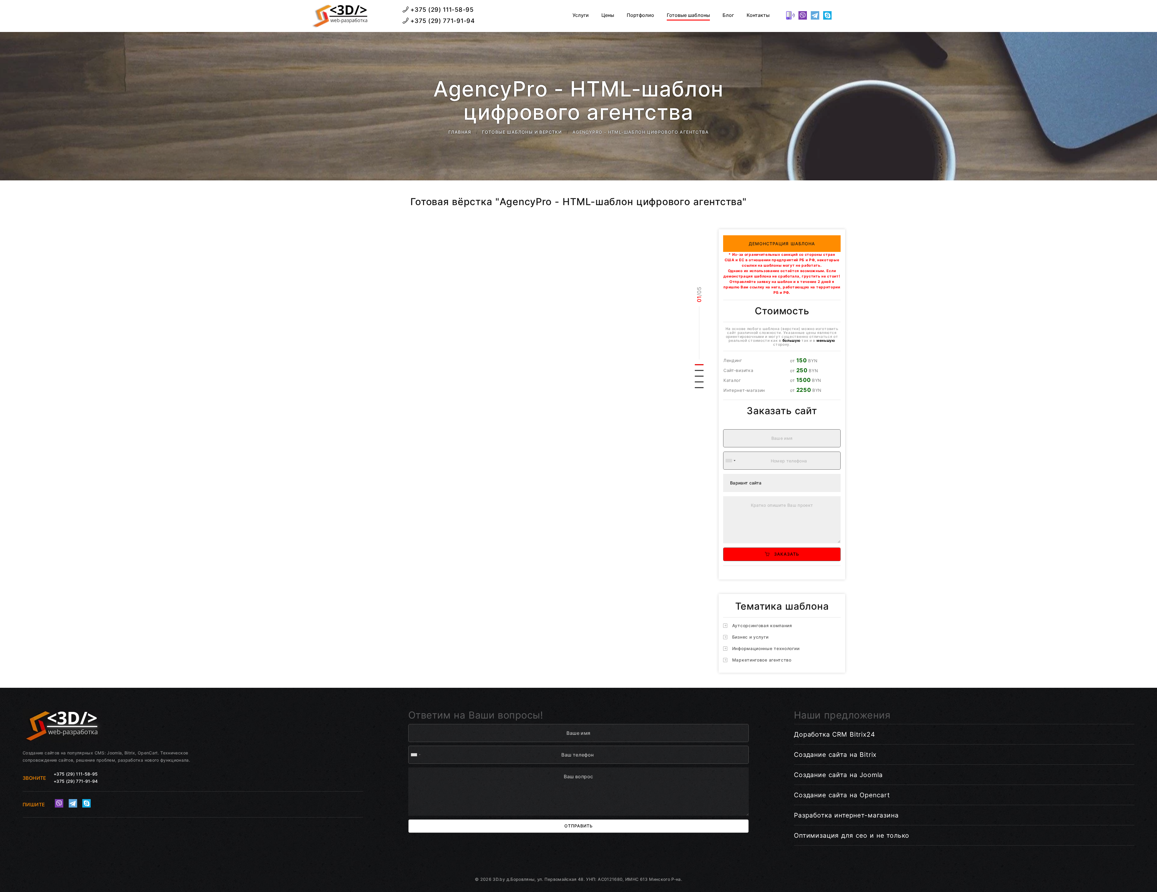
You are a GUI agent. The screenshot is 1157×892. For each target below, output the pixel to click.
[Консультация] (839, 15)
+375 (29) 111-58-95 (441, 9)
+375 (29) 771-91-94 (442, 20)
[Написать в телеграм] (815, 15)
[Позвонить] (790, 15)
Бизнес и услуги (750, 637)
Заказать (784, 554)
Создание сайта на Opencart (842, 795)
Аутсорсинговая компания (762, 625)
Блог (728, 15)
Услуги (580, 15)
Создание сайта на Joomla (838, 775)
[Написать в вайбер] (802, 15)
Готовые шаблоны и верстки (522, 132)
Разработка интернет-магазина (846, 815)
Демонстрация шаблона (782, 243)
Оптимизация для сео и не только (851, 835)
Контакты (758, 15)
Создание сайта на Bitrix (835, 754)
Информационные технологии (766, 648)
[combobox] (730, 460)
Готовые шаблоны (688, 15)
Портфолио (640, 15)
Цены (607, 15)
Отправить (578, 825)
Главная (459, 132)
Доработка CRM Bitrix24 (834, 734)
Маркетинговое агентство (762, 659)
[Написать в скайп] (827, 15)
